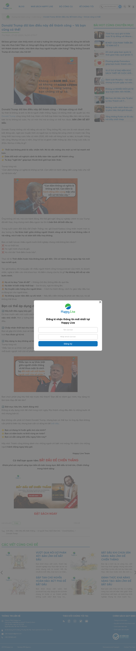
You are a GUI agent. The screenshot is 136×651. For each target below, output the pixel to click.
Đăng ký (68, 344)
